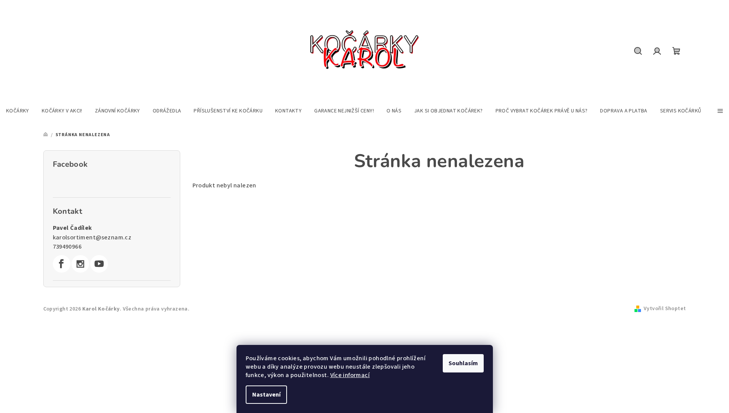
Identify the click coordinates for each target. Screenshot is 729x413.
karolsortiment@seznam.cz (92, 237)
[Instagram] (80, 264)
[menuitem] (17, 111)
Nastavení (266, 394)
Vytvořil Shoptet (665, 308)
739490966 (67, 246)
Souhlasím (463, 363)
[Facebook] (61, 264)
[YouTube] (99, 264)
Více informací (350, 375)
